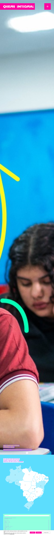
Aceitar (32, 532)
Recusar (38, 532)
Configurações (46, 532)
